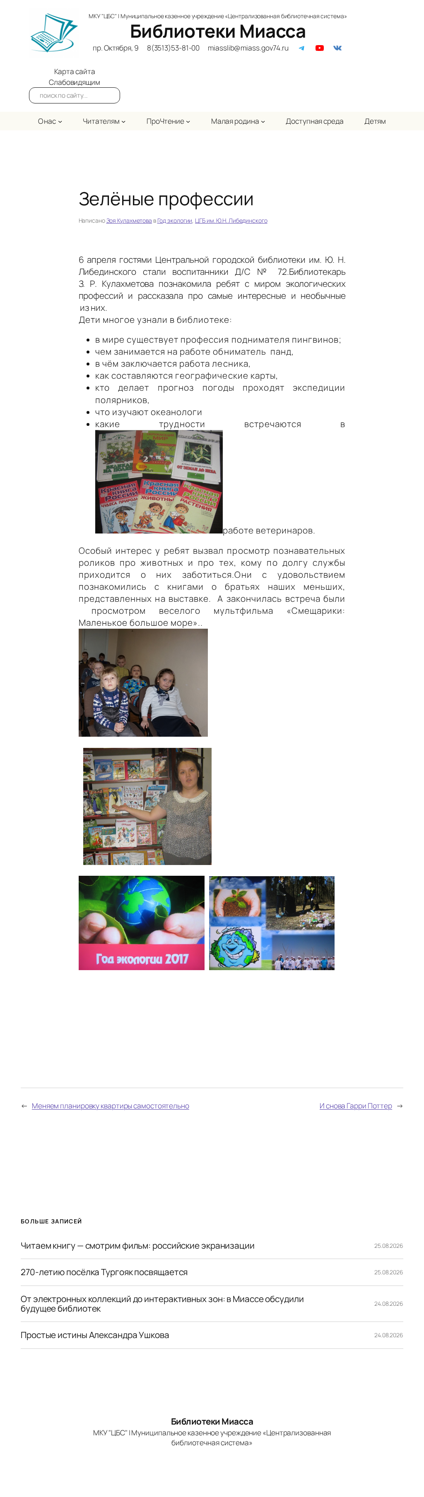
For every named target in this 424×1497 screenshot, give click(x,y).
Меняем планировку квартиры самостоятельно (110, 1105)
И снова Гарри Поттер (356, 1105)
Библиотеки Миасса (218, 30)
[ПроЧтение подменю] (188, 121)
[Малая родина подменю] (263, 121)
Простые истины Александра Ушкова (95, 1335)
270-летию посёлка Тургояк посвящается (104, 1272)
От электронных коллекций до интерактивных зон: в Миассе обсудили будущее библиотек (162, 1304)
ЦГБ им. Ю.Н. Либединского (231, 220)
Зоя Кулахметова (129, 220)
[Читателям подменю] (123, 121)
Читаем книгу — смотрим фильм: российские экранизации (138, 1245)
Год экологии (175, 220)
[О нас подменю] (60, 121)
